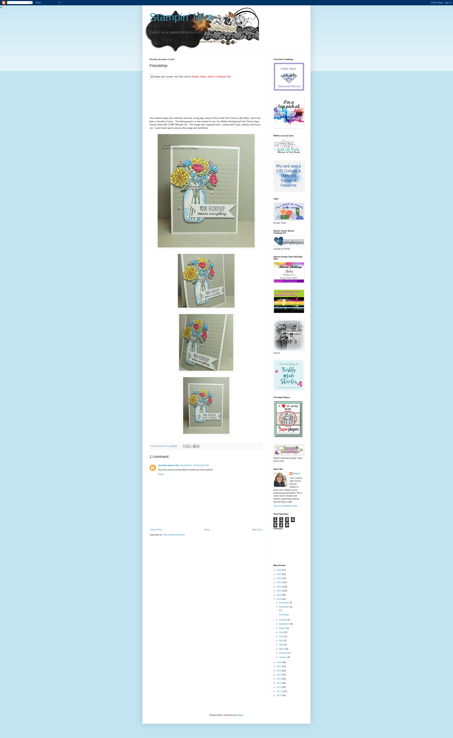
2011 (279, 691)
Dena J (296, 473)
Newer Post (156, 529)
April (281, 644)
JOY (281, 610)
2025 (279, 574)
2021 (279, 591)
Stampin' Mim (181, 17)
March (282, 649)
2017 (279, 666)
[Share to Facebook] (194, 446)
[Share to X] (191, 446)
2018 (279, 662)
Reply (161, 474)
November (284, 607)
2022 (279, 586)
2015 (279, 675)
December (284, 602)
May (281, 640)
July (281, 632)
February (283, 653)
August (282, 628)
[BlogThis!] (188, 446)
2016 (279, 670)
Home (207, 529)
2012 (279, 687)
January (283, 657)
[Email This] (184, 446)
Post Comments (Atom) (174, 535)
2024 (279, 578)
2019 (279, 599)
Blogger (239, 715)
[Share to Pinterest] (198, 446)
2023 (279, 582)
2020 (279, 595)
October (283, 620)
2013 (279, 683)
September (284, 624)
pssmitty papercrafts (168, 465)
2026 (279, 570)
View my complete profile (285, 506)
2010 (279, 695)
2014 (279, 679)
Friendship (284, 614)
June (281, 636)
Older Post (257, 529)
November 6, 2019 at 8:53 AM (194, 465)
